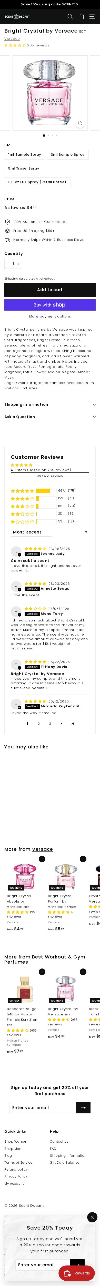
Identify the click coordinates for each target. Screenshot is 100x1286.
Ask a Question (19, 416)
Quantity (13, 253)
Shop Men (12, 1148)
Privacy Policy (15, 1176)
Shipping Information (68, 1155)
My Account (14, 1183)
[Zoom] (80, 123)
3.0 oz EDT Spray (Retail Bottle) (37, 182)
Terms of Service (18, 1162)
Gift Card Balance (64, 1162)
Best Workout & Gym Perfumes (44, 959)
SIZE (8, 144)
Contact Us (59, 1141)
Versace (12, 38)
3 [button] (50, 723)
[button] (15, 45)
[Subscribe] (77, 1265)
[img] (36, 548)
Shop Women (15, 1141)
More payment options (50, 316)
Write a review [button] (50, 476)
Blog (8, 1155)
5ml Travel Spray (23, 168)
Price (9, 199)
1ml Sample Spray (24, 154)
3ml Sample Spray (67, 154)
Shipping (11, 278)
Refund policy (16, 1169)
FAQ (53, 1148)
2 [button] (39, 723)
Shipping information (26, 404)
